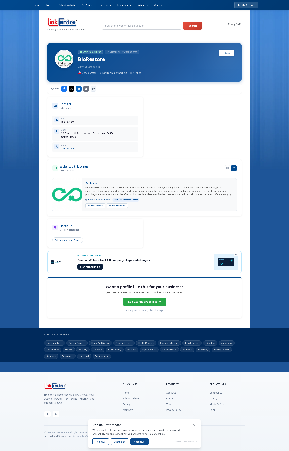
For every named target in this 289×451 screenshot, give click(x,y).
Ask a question (119, 205)
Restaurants (67, 356)
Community (216, 392)
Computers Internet (169, 343)
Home (36, 5)
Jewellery (83, 349)
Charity (213, 398)
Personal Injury (169, 349)
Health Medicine (146, 343)
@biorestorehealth (89, 66)
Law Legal (84, 356)
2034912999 (68, 148)
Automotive (226, 343)
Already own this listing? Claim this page (144, 310)
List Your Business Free (142, 301)
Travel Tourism (192, 343)
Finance (68, 349)
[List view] (234, 168)
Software (97, 349)
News (49, 5)
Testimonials (124, 5)
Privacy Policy (173, 409)
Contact (170, 398)
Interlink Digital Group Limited (57, 436)
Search (192, 25)
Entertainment (101, 356)
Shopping (51, 356)
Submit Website (67, 5)
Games (158, 5)
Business (131, 349)
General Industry (54, 343)
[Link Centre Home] (66, 22)
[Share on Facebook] (64, 89)
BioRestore (92, 183)
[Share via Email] (86, 89)
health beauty (114, 349)
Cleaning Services (124, 343)
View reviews (97, 205)
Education (210, 343)
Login (228, 52)
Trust (169, 404)
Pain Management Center (68, 240)
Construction (53, 349)
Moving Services (221, 349)
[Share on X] (71, 89)
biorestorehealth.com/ (99, 199)
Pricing (126, 404)
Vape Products (149, 349)
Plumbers (187, 349)
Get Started (88, 5)
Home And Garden (100, 343)
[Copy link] (93, 89)
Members (105, 5)
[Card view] (227, 168)
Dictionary (142, 5)
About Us (171, 392)
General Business (77, 343)
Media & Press (217, 404)
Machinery (203, 349)
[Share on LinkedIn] (79, 89)
